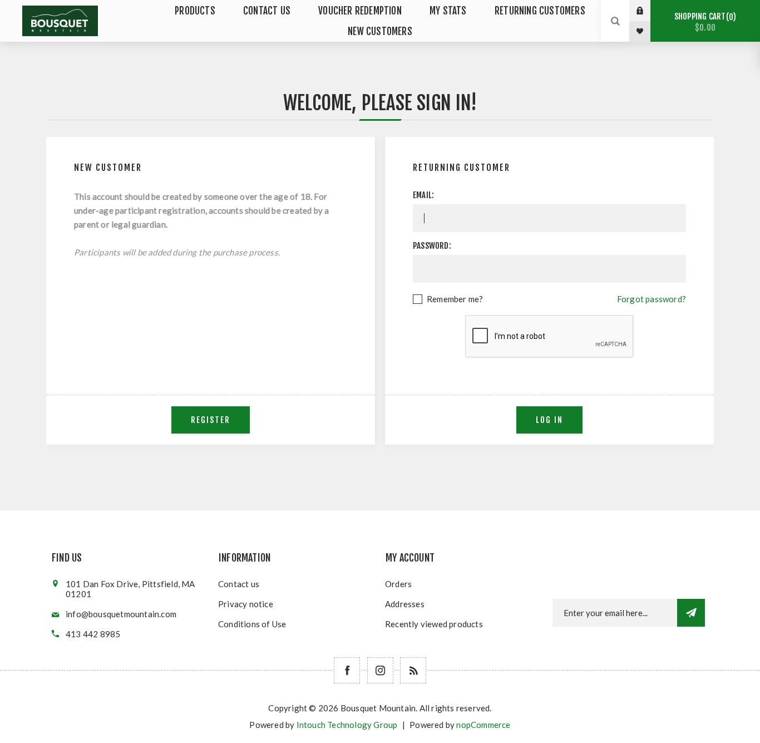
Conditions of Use (252, 624)
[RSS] (413, 670)
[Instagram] (380, 670)
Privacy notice (245, 604)
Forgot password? (651, 299)
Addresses (405, 604)
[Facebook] (347, 670)
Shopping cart (703, 22)
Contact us (238, 584)
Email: (423, 195)
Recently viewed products (434, 624)
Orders (398, 584)
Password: (432, 245)
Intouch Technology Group (347, 725)
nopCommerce (483, 725)
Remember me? (455, 299)
